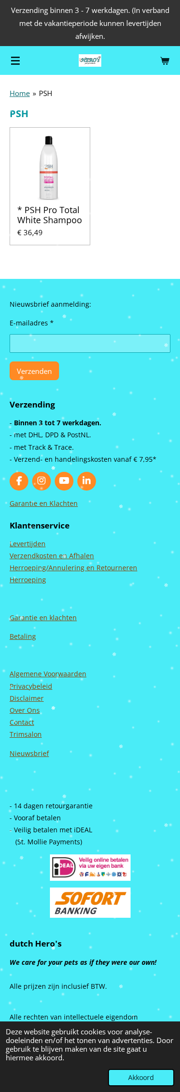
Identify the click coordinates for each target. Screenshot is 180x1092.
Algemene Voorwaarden (48, 673)
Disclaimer (27, 698)
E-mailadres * (32, 322)
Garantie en (29, 617)
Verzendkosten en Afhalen (52, 555)
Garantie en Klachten (44, 503)
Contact (22, 722)
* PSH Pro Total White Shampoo (49, 215)
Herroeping (28, 579)
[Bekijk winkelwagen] (164, 60)
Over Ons (25, 710)
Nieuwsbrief (29, 753)
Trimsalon (26, 734)
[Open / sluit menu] (15, 60)
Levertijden (28, 543)
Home (20, 93)
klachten (63, 617)
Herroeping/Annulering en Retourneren (73, 567)
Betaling (23, 636)
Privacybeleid (31, 686)
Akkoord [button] (141, 1077)
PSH (45, 93)
